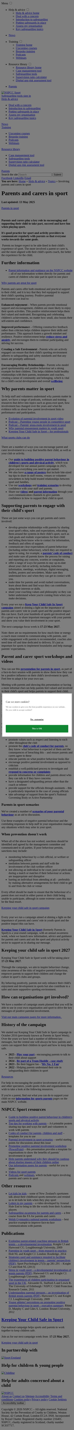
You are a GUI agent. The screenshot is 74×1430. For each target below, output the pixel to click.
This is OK (37, 728)
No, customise (36, 719)
